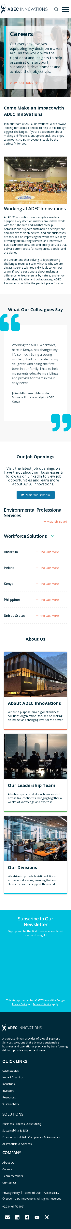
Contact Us (9, 1182)
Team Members (12, 1176)
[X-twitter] (47, 1217)
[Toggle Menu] (66, 8)
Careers (7, 1169)
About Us (8, 1162)
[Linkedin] (17, 1217)
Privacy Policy (19, 1004)
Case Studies (10, 1070)
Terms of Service (42, 1004)
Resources (9, 1097)
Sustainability (10, 1104)
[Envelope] (7, 1217)
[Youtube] (37, 1217)
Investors (8, 1091)
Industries (8, 1084)
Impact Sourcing (12, 1077)
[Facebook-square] (27, 1217)
